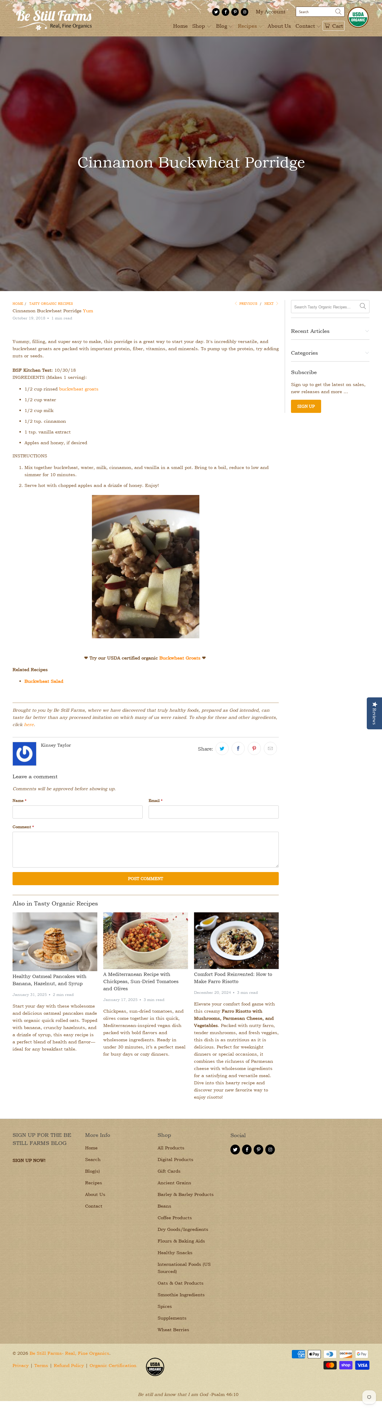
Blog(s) (92, 1171)
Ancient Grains (174, 1182)
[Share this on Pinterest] (254, 748)
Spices (165, 1306)
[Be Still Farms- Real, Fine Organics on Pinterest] (235, 12)
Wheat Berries (173, 1329)
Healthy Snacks (175, 1252)
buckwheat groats (78, 389)
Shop (199, 26)
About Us (279, 26)
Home (180, 26)
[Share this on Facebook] (238, 748)
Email (156, 800)
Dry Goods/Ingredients (183, 1229)
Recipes (248, 26)
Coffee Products (175, 1217)
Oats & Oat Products (181, 1283)
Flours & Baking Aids (181, 1241)
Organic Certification (113, 1365)
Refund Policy (69, 1365)
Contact (305, 26)
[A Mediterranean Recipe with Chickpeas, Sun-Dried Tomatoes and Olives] (145, 940)
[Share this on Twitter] (222, 748)
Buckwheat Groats (180, 658)
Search (93, 1159)
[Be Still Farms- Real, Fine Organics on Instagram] (244, 12)
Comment (23, 826)
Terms (41, 1365)
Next (269, 303)
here (29, 724)
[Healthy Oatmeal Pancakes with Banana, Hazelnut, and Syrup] (55, 941)
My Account (270, 11)
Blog (222, 26)
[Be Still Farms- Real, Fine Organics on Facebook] (225, 12)
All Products (171, 1148)
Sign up (306, 406)
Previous (247, 303)
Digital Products (175, 1159)
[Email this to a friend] (270, 748)
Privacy (21, 1365)
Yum (88, 310)
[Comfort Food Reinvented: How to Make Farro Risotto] (236, 940)
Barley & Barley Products (186, 1194)
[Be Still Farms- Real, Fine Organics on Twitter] (216, 12)
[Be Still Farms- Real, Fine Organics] (54, 18)
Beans (164, 1206)
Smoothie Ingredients (181, 1294)
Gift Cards (169, 1171)
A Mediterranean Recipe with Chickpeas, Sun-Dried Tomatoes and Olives (140, 981)
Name (20, 800)
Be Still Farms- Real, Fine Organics (69, 1353)
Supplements (172, 1318)
